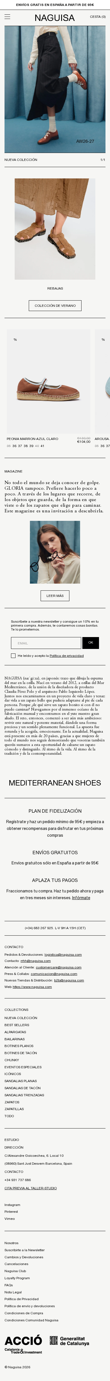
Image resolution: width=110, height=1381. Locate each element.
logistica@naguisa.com (63, 955)
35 (9, 446)
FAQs (9, 1285)
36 (14, 446)
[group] (55, 89)
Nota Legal (13, 1292)
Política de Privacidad (22, 1299)
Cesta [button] (97, 17)
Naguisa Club (15, 1271)
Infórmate (81, 898)
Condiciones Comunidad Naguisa (31, 1320)
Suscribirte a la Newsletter (25, 1250)
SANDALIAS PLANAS (21, 1081)
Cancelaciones (16, 1264)
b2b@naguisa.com (69, 980)
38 (26, 446)
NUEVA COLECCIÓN (21, 1018)
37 (20, 446)
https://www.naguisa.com (32, 987)
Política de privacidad (67, 656)
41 (43, 446)
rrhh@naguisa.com (36, 961)
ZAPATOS (12, 1102)
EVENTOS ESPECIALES (23, 1067)
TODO (9, 1116)
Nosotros (11, 1243)
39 (31, 446)
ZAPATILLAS (14, 1109)
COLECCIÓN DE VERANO (55, 306)
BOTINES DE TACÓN (21, 1053)
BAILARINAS (15, 1039)
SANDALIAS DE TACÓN (23, 1088)
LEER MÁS (55, 596)
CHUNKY (12, 1060)
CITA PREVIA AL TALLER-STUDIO (31, 1188)
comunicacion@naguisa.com (54, 974)
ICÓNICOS (13, 1074)
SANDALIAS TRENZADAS (24, 1095)
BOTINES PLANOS (19, 1046)
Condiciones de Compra (24, 1313)
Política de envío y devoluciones (30, 1306)
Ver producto (48, 406)
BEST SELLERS (17, 1025)
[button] (17, 16)
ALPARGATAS (15, 1032)
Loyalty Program (17, 1278)
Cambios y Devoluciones (24, 1257)
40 (37, 446)
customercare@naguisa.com (59, 967)
